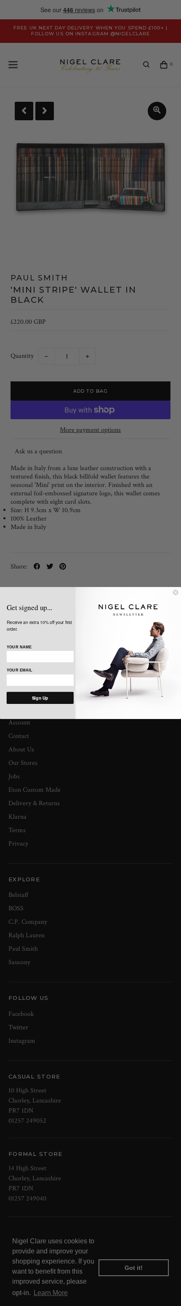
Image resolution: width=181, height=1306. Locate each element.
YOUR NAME (19, 647)
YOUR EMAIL (19, 671)
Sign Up (40, 698)
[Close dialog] (175, 592)
